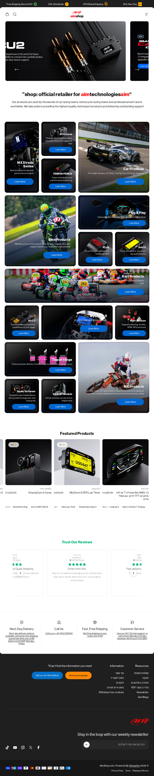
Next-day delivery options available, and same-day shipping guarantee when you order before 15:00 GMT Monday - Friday (21, 638)
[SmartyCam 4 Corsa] (28, 462)
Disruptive (134, 765)
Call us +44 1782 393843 (47, 675)
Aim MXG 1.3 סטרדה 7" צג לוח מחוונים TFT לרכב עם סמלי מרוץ (132, 496)
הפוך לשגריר (117, 677)
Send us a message (78, 675)
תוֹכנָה (145, 677)
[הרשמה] (87, 745)
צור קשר (119, 673)
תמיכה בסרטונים (140, 682)
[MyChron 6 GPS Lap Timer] (77, 462)
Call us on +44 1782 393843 (59, 633)
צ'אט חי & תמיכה (115, 687)
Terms (128, 771)
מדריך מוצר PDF (140, 687)
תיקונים (120, 682)
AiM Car (145, 489)
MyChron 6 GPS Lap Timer (85, 492)
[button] (20, 573)
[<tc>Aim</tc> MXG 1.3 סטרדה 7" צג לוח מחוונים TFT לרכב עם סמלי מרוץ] (125, 462)
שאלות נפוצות (141, 673)
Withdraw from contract (111, 692)
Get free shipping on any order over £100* (95, 634)
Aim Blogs (143, 697)
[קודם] (137, 69)
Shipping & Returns (140, 771)
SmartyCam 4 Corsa (39, 492)
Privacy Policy (117, 771)
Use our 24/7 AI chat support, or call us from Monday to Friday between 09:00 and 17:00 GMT (132, 636)
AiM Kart (96, 489)
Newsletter (143, 692)
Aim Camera (45, 489)
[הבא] (16, 69)
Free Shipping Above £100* (19, 4)
